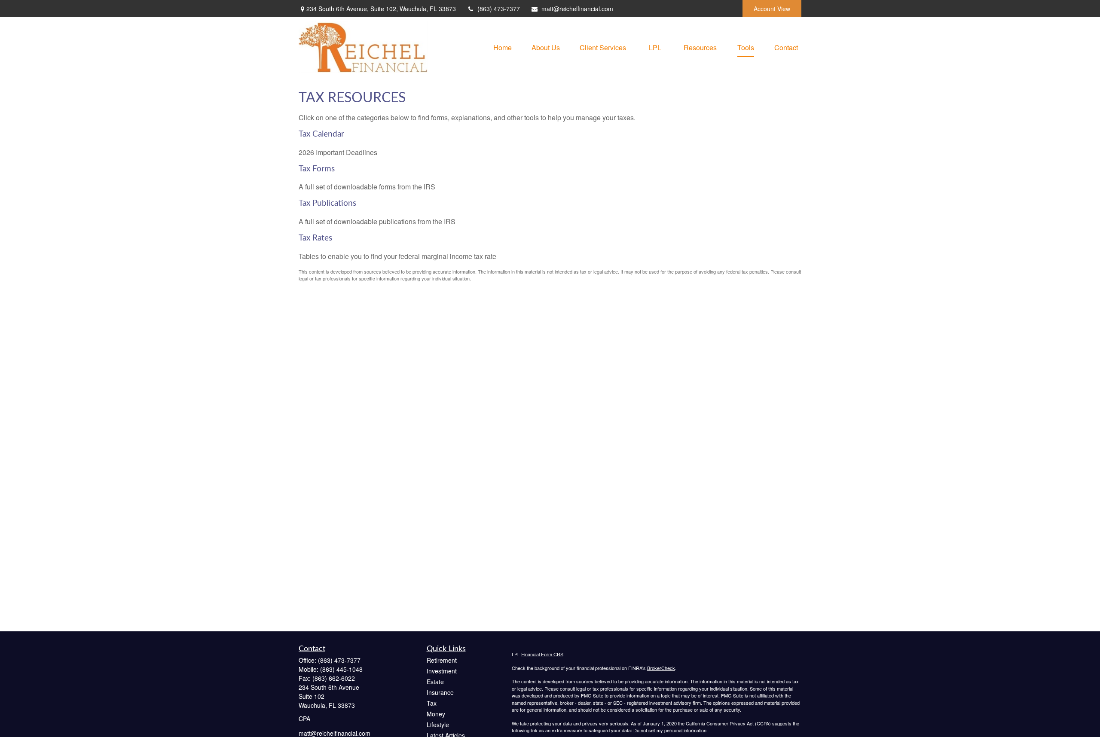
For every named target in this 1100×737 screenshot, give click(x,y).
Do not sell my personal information (669, 730)
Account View (772, 8)
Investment (442, 671)
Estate (435, 681)
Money (436, 714)
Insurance (440, 692)
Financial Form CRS (542, 654)
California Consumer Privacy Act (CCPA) (728, 723)
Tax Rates (315, 238)
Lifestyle (438, 724)
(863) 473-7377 (498, 8)
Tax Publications (327, 203)
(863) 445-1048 (341, 669)
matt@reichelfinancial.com (577, 8)
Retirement (442, 660)
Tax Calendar (321, 134)
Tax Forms (317, 169)
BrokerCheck (661, 667)
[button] (502, 47)
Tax (432, 703)
